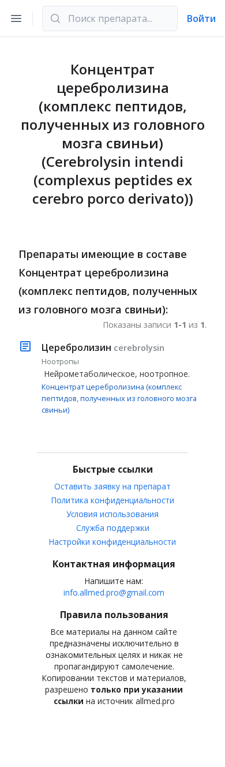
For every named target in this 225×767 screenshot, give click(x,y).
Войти (201, 18)
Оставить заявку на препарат (112, 486)
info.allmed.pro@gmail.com (113, 592)
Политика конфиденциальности (112, 500)
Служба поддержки (112, 527)
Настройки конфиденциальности (112, 541)
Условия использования (112, 513)
